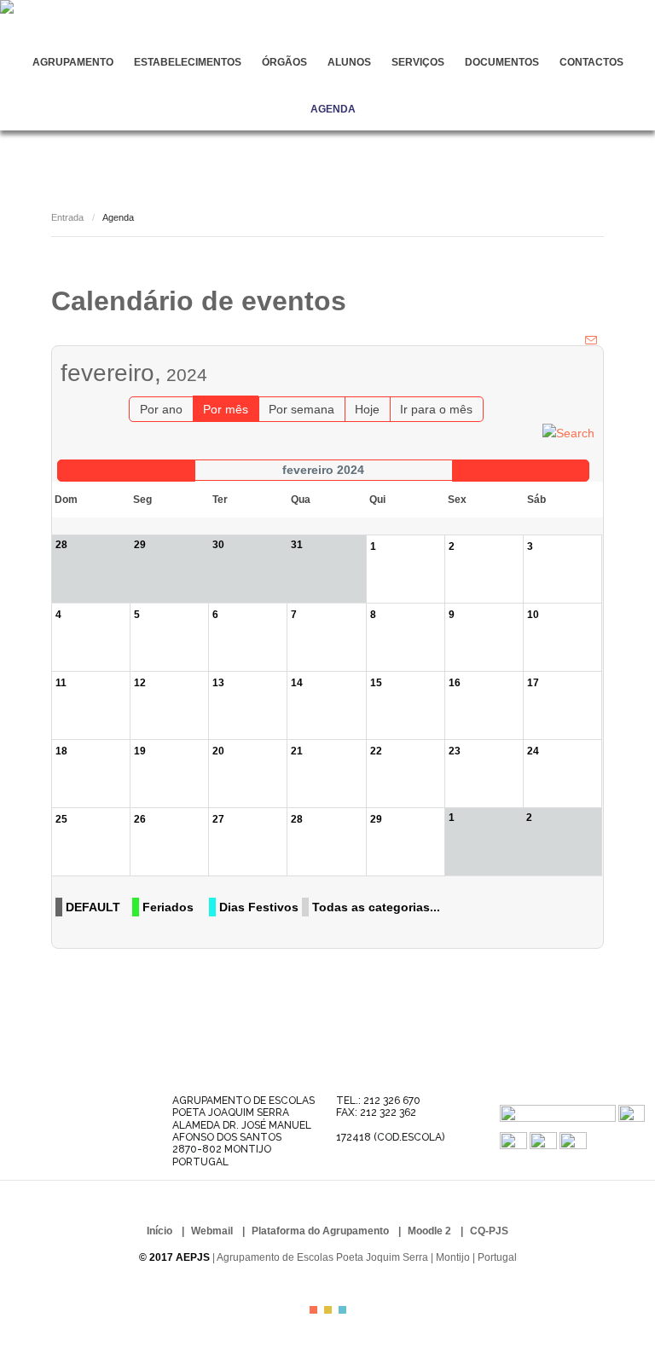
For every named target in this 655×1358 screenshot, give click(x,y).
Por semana (301, 409)
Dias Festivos (259, 907)
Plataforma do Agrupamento (320, 1231)
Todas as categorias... (376, 907)
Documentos (502, 62)
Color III (342, 1310)
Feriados (168, 907)
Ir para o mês (436, 409)
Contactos (591, 62)
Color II (328, 1310)
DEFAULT (93, 907)
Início (159, 1231)
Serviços (417, 62)
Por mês (225, 409)
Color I (313, 1310)
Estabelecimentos (187, 62)
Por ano (161, 409)
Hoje (367, 409)
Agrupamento (72, 62)
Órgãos (284, 62)
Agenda (333, 109)
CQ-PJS (489, 1231)
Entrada (67, 217)
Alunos (349, 62)
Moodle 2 (429, 1231)
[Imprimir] (575, 340)
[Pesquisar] (568, 431)
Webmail (212, 1231)
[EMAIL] (592, 340)
